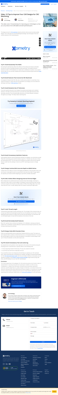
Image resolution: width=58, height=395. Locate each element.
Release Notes (23, 385)
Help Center (47, 371)
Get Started (23, 375)
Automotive (35, 359)
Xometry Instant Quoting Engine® (20, 257)
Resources (3, 10)
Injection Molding (24, 362)
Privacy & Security (36, 381)
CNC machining (14, 32)
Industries (10, 6)
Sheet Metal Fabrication (25, 360)
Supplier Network (36, 376)
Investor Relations (48, 362)
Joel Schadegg (7, 20)
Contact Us (47, 373)
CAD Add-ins (23, 383)
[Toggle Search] (25, 6)
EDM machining (14, 83)
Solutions (3, 6)
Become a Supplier (19, 6)
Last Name (46, 322)
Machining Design (9, 10)
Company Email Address (35, 318)
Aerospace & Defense (37, 357)
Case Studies (23, 376)
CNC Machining (23, 357)
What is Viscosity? (46, 56)
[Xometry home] (4, 4)
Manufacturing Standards (25, 381)
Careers (46, 359)
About (46, 357)
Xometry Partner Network (37, 371)
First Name (32, 322)
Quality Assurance (36, 378)
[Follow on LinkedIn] (7, 364)
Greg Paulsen (20, 20)
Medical (34, 360)
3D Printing (23, 359)
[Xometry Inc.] (11, 356)
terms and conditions (26, 272)
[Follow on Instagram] (4, 364)
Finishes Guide (23, 380)
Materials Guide (24, 378)
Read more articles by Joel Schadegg (15, 301)
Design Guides (23, 373)
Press (46, 360)
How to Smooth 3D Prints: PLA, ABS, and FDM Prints (50, 61)
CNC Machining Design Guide (11, 256)
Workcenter (35, 375)
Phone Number (33, 331)
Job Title (47, 327)
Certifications (35, 380)
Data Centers (35, 365)
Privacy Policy (28, 392)
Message (32, 336)
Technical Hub (23, 371)
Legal (46, 364)
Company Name (33, 327)
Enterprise (23, 367)
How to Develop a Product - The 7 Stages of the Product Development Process (49, 66)
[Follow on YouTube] (10, 364)
